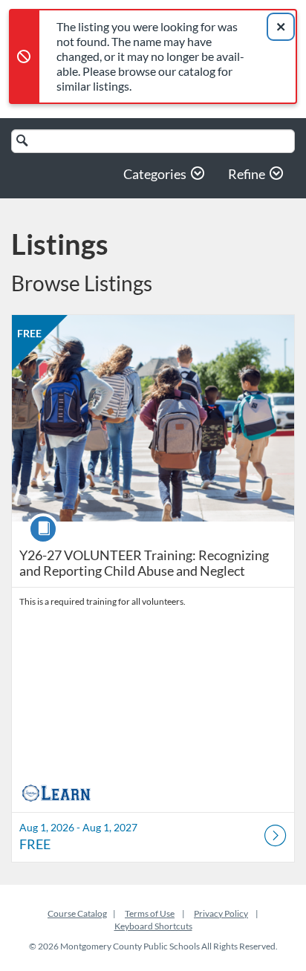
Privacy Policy (221, 913)
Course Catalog (77, 913)
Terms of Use (150, 913)
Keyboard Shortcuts (153, 926)
